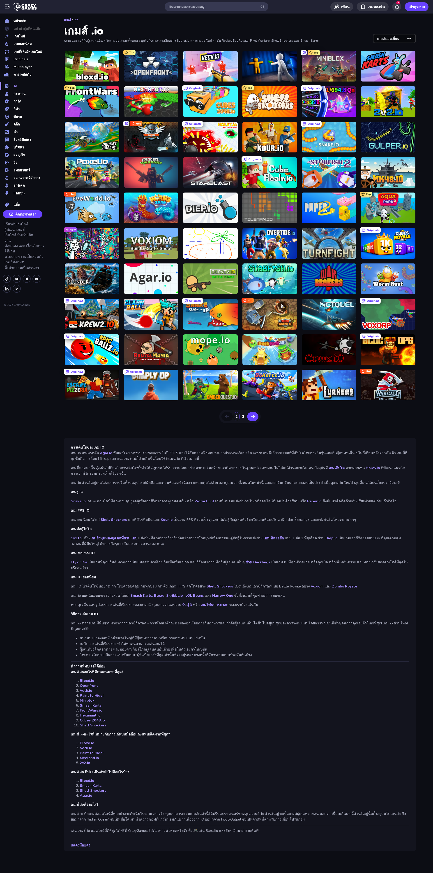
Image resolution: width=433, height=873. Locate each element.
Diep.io (331, 538)
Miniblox (87, 700)
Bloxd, (159, 595)
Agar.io (106, 453)
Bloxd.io (87, 680)
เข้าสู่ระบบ (416, 7)
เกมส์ (67, 20)
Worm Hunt (204, 501)
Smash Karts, (141, 595)
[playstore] (17, 289)
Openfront (89, 685)
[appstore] (27, 279)
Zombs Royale (344, 586)
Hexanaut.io (90, 715)
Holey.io (373, 467)
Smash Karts (91, 705)
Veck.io (86, 690)
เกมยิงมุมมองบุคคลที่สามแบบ (114, 538)
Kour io (167, 519)
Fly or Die (79, 562)
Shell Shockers (114, 519)
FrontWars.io (91, 710)
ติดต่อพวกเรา (25, 214)
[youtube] (17, 279)
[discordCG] (36, 279)
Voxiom (317, 586)
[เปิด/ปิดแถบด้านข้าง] (7, 6)
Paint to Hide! (92, 695)
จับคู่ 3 (187, 604)
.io (76, 19)
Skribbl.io (174, 595)
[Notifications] (396, 6)
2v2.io (85, 762)
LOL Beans (194, 595)
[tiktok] (7, 279)
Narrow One (222, 595)
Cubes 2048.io (92, 720)
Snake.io (78, 501)
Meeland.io (89, 757)
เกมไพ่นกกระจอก (214, 604)
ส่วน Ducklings (258, 562)
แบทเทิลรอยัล (273, 538)
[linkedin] (7, 289)
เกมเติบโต (337, 467)
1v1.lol (77, 538)
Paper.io (314, 501)
